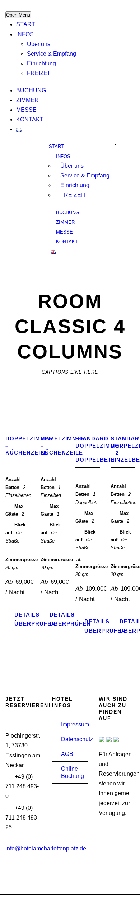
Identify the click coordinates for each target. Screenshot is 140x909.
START (25, 24)
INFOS (25, 34)
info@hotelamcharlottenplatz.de (45, 848)
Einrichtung (41, 63)
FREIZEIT (40, 73)
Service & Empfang (51, 54)
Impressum (75, 724)
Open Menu (18, 15)
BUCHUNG (31, 90)
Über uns (38, 44)
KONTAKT (29, 119)
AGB (67, 754)
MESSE (26, 110)
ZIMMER (27, 100)
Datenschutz (77, 739)
